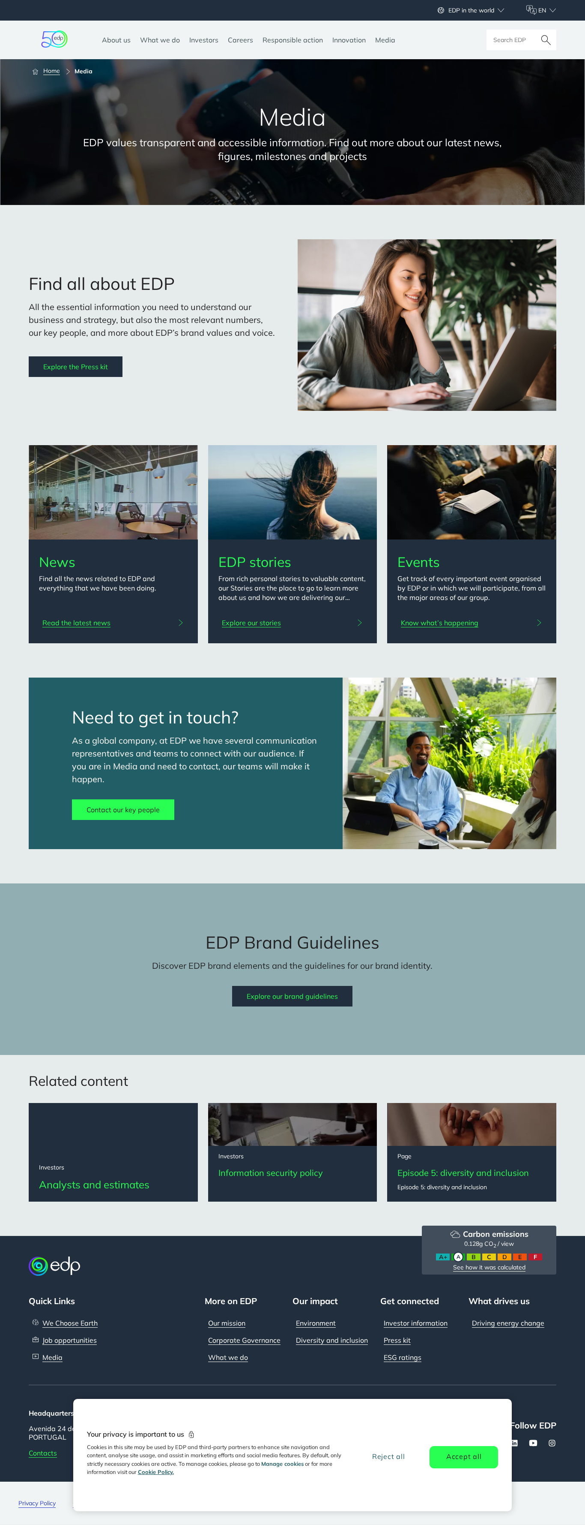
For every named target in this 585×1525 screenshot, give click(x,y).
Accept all (464, 1456)
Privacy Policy (37, 1503)
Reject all (388, 1456)
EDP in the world (471, 10)
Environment (316, 1323)
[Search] (546, 40)
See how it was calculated (489, 1267)
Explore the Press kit (75, 366)
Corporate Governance (244, 1340)
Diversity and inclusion (332, 1340)
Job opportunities (69, 1340)
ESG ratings (402, 1357)
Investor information (416, 1323)
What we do (228, 1357)
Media (52, 1357)
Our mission (226, 1323)
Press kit (397, 1340)
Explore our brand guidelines (292, 996)
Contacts (43, 1453)
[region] (292, 1455)
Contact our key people (123, 809)
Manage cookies (282, 1463)
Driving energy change (508, 1323)
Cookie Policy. (156, 1471)
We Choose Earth (70, 1323)
